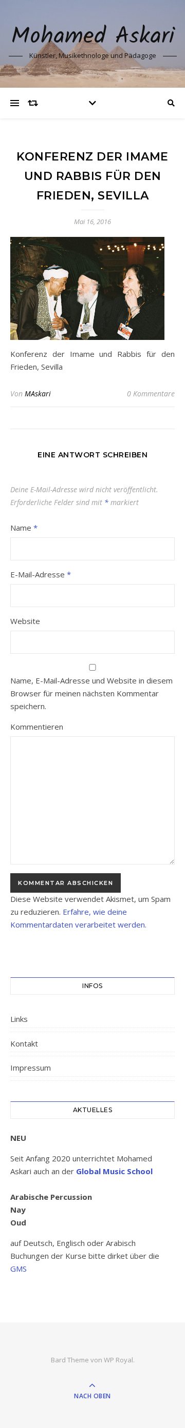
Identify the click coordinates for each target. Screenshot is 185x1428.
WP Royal (118, 1359)
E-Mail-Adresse (40, 574)
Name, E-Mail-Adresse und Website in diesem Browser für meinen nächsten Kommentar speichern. (91, 693)
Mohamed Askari (93, 37)
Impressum (30, 1067)
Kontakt (24, 1043)
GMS (18, 1268)
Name (24, 527)
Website (25, 621)
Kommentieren (36, 726)
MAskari (38, 393)
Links (19, 1019)
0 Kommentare (151, 393)
